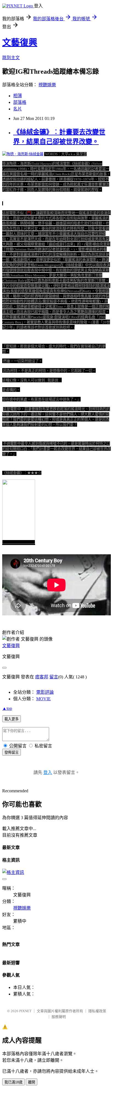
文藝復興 (19, 42)
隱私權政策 (97, 1011)
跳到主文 (11, 57)
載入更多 (11, 719)
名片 (17, 109)
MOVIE (43, 698)
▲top (7, 708)
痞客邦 (41, 677)
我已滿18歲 (13, 1082)
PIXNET (25, 1011)
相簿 (17, 95)
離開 (31, 1082)
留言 (53, 677)
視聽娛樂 (47, 84)
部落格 (19, 102)
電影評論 (45, 692)
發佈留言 (11, 752)
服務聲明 (59, 1017)
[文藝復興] (18, 542)
